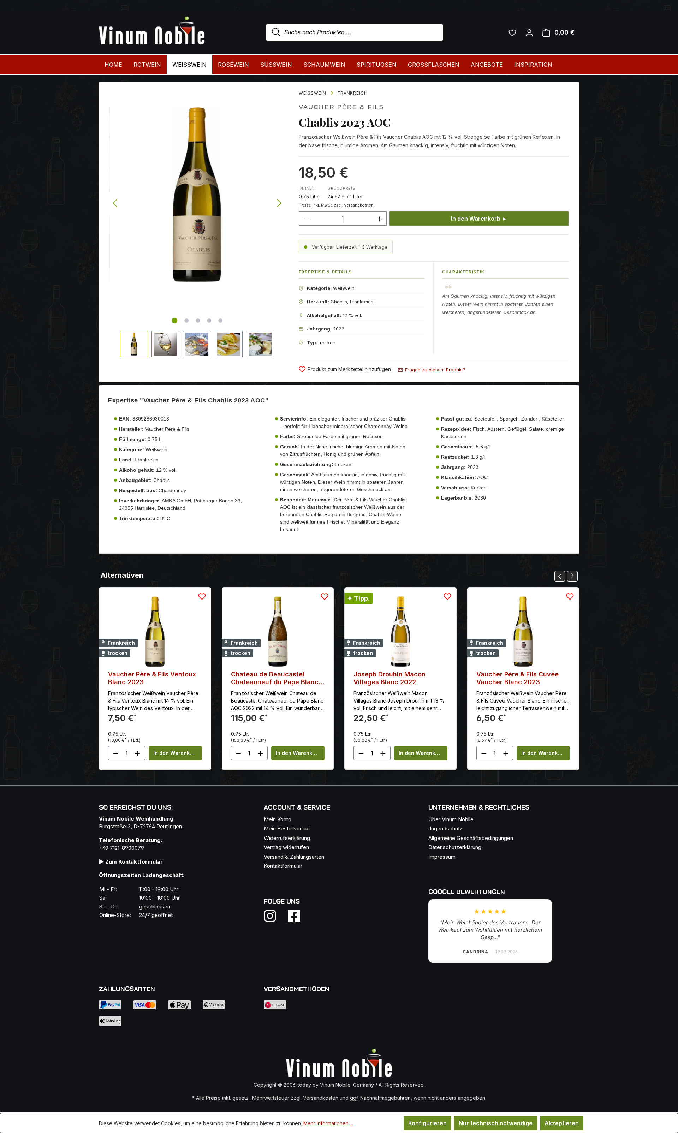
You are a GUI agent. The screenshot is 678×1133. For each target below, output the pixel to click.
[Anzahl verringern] (306, 218)
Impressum (442, 856)
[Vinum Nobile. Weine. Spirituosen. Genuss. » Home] (152, 31)
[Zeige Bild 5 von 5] (220, 320)
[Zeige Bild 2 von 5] (186, 320)
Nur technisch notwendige (496, 1123)
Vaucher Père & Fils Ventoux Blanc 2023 (152, 678)
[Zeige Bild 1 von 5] (174, 320)
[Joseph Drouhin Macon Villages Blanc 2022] (400, 631)
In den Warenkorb (175, 753)
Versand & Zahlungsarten (294, 856)
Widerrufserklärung (287, 838)
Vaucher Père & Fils (341, 107)
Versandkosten (320, 1098)
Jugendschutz (445, 828)
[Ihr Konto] (529, 32)
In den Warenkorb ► (479, 218)
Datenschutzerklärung (454, 847)
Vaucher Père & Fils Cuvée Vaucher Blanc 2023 (517, 678)
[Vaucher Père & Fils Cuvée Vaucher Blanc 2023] (523, 631)
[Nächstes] (279, 203)
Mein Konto (277, 819)
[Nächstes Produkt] (572, 576)
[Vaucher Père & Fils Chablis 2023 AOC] (197, 194)
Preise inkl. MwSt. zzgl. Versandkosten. (337, 205)
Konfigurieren (427, 1123)
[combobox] (354, 32)
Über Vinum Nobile (451, 819)
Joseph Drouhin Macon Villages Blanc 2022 (389, 678)
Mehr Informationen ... (328, 1123)
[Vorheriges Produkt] (559, 576)
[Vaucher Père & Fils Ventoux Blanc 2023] (155, 631)
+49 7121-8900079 (121, 848)
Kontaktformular (283, 866)
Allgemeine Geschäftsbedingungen (470, 838)
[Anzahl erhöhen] (379, 218)
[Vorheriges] (114, 203)
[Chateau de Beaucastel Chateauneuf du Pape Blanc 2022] (278, 631)
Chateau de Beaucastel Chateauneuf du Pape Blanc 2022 (275, 678)
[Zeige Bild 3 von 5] (198, 320)
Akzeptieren (562, 1123)
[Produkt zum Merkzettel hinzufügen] (202, 596)
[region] (197, 219)
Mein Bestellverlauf (287, 828)
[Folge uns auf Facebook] (292, 916)
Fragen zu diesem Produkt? (435, 369)
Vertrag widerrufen (286, 847)
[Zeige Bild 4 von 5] (209, 320)
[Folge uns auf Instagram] (274, 916)
